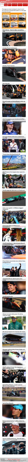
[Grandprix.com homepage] (23, 460)
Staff (18, 460)
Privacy (18, 459)
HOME (2, 4)
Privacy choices (13, 460)
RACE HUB (5, 4)
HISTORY (25, 4)
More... (23, 13)
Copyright (13, 459)
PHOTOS (20, 4)
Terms (9, 459)
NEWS (9, 4)
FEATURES (14, 4)
